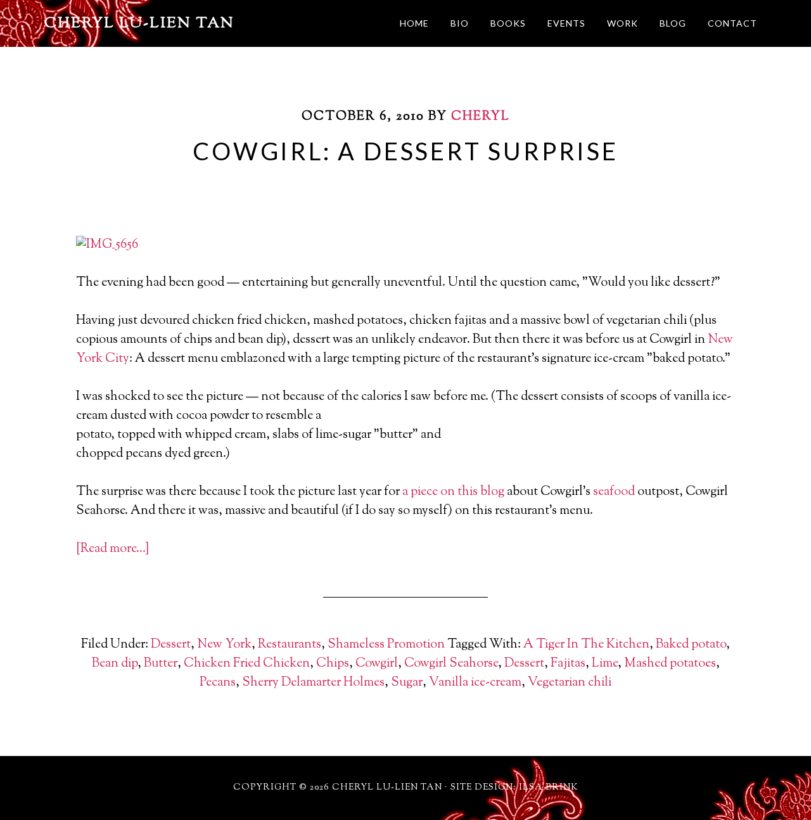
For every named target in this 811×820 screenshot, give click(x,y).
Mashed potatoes (670, 664)
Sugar (407, 683)
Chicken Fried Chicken (247, 664)
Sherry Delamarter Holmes (313, 683)
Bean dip (114, 664)
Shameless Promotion (386, 645)
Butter (160, 664)
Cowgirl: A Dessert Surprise (405, 150)
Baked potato (691, 645)
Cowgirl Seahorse (451, 664)
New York (224, 645)
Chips (332, 664)
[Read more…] (112, 549)
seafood (614, 492)
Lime (605, 664)
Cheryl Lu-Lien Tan (139, 23)
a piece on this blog (453, 492)
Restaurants (289, 645)
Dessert (171, 645)
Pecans (218, 683)
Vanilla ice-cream (475, 683)
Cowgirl (376, 664)
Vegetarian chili (569, 683)
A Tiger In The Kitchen (586, 645)
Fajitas (568, 664)
